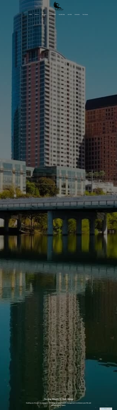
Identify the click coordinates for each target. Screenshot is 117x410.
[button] (30, 14)
